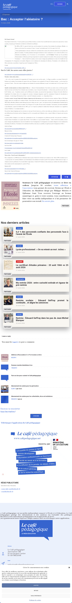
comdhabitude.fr (7, 492)
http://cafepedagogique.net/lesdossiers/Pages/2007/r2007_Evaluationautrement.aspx (23, 152)
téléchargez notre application (57, 518)
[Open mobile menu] (52, 4)
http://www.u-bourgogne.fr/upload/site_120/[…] (15, 67)
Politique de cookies (35, 600)
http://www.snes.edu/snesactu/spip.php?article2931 (16, 133)
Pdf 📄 (66, 177)
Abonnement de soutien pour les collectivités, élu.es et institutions (32, 396)
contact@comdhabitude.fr (10, 489)
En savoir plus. (48, 201)
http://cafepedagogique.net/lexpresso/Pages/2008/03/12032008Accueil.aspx (21, 173)
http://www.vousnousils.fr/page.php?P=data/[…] (15, 168)
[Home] (11, 13)
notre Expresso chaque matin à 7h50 (29, 518)
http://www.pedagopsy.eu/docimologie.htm (14, 143)
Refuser (36, 590)
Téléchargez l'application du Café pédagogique (20, 423)
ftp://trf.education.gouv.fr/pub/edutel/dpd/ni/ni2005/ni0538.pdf (18, 147)
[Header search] (67, 4)
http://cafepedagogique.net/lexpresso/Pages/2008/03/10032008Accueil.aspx (21, 138)
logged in (15, 342)
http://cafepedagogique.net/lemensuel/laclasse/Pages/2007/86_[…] (19, 74)
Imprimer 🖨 (54, 177)
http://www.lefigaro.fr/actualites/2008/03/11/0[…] (15, 128)
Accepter (36, 585)
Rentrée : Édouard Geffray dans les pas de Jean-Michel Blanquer (42, 319)
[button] (69, 567)
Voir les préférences (36, 595)
